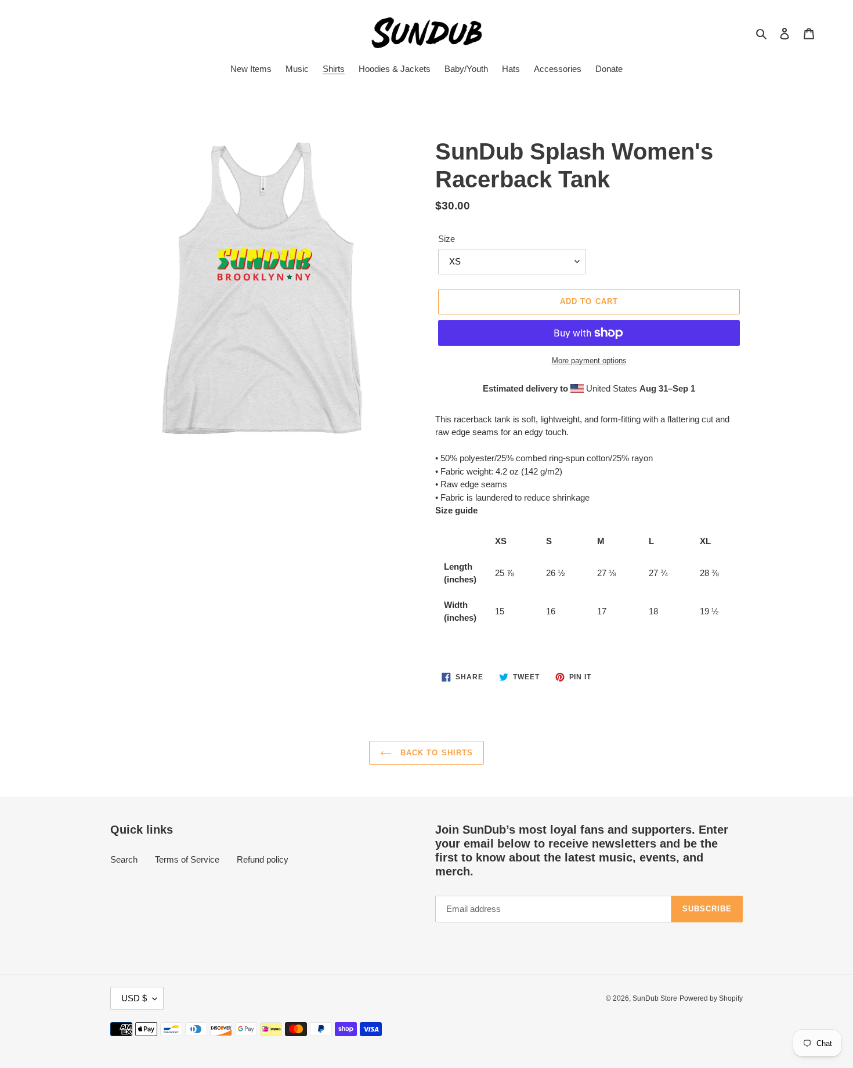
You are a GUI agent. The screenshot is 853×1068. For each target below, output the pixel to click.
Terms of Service (187, 859)
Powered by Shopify (711, 998)
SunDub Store (654, 998)
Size (446, 239)
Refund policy (262, 859)
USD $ (134, 998)
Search (124, 859)
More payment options (589, 360)
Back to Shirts (435, 752)
